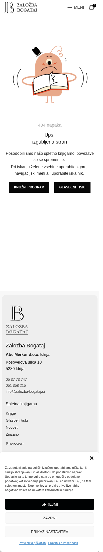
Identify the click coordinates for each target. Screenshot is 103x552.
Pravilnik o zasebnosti (63, 543)
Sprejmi (50, 504)
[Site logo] (21, 7)
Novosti (12, 427)
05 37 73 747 (16, 379)
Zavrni (49, 518)
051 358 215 (16, 385)
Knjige (11, 413)
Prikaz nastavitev (49, 532)
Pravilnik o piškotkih (32, 543)
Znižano (12, 434)
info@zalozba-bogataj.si (25, 391)
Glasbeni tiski (17, 420)
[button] (91, 458)
